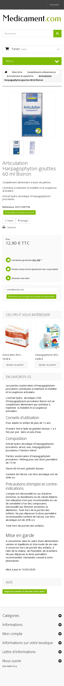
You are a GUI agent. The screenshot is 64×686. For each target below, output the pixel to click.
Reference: (8, 206)
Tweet (10, 220)
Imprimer (11, 227)
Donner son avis (20, 278)
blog (14, 666)
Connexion (54, 4)
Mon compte (12, 633)
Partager (23, 220)
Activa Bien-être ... (12, 354)
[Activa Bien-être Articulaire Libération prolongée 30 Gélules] (17, 336)
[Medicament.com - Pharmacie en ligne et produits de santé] (32, 17)
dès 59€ (36, 260)
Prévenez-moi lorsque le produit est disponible (31, 296)
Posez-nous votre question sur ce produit (35, 269)
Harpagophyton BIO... (47, 354)
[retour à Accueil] (6, 72)
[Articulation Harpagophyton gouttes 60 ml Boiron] (16, 147)
